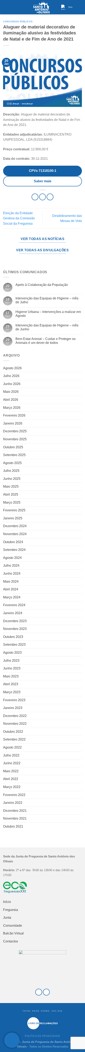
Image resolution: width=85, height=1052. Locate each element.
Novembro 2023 (15, 629)
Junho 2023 (11, 668)
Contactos (10, 941)
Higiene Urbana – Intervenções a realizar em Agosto (48, 313)
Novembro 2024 (15, 534)
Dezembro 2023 (15, 621)
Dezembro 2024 (15, 526)
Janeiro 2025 (12, 518)
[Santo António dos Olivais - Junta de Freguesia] (41, 7)
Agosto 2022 (12, 747)
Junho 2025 (11, 478)
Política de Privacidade (42, 1036)
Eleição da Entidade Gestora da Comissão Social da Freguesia (19, 218)
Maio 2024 (11, 581)
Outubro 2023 (13, 637)
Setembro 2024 (14, 549)
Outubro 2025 (13, 447)
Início (7, 902)
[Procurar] (80, 7)
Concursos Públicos (17, 21)
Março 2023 (11, 692)
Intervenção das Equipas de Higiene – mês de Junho (46, 327)
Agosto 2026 (12, 368)
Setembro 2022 (14, 739)
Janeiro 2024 (12, 613)
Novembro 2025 (15, 439)
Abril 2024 (10, 589)
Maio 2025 (11, 486)
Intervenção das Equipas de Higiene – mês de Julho (46, 300)
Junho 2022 (11, 763)
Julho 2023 (11, 660)
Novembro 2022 (15, 723)
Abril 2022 (10, 779)
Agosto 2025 (12, 463)
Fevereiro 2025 (14, 510)
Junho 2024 (11, 573)
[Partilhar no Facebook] (42, 197)
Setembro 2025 (14, 455)
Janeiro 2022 (12, 802)
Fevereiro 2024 (14, 605)
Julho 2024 (11, 565)
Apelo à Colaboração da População (41, 284)
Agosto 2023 (12, 652)
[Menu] (5, 7)
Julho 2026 (11, 376)
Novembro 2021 (15, 818)
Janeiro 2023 (12, 708)
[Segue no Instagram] (46, 992)
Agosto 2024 (12, 557)
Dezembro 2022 (15, 716)
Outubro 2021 (13, 826)
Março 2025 (11, 502)
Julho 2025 (11, 470)
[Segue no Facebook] (38, 992)
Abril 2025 (10, 494)
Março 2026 (11, 407)
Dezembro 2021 (15, 810)
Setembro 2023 (14, 644)
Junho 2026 (11, 384)
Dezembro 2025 (15, 431)
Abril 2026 (10, 399)
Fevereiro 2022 (14, 795)
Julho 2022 (11, 755)
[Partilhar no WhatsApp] (35, 197)
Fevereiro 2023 (14, 700)
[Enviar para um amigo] (50, 197)
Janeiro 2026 (12, 423)
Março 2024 (11, 597)
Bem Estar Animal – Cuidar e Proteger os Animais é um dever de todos (45, 340)
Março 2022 (11, 787)
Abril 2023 (10, 684)
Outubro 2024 (13, 542)
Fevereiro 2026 (14, 415)
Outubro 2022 (13, 731)
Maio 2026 (11, 391)
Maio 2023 (11, 676)
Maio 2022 (11, 771)
